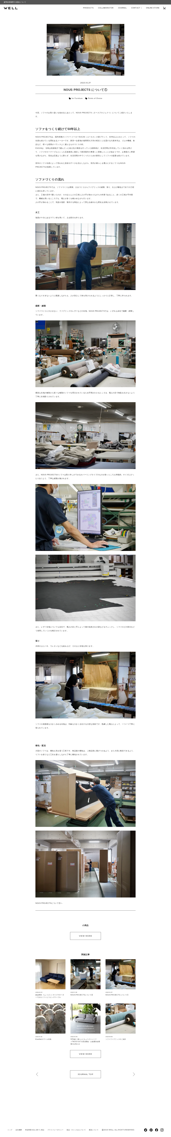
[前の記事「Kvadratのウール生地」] (37, 1074)
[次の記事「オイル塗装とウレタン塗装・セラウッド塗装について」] (133, 1074)
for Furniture (77, 98)
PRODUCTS (88, 8)
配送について (94, 1130)
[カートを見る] (164, 8)
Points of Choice (94, 98)
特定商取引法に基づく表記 (34, 1130)
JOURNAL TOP (85, 1074)
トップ (10, 1130)
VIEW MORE (85, 936)
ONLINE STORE (152, 8)
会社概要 (19, 1130)
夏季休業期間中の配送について (15, 2)
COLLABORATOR (106, 8)
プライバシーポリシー (55, 1130)
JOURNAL (122, 8)
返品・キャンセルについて (76, 1130)
